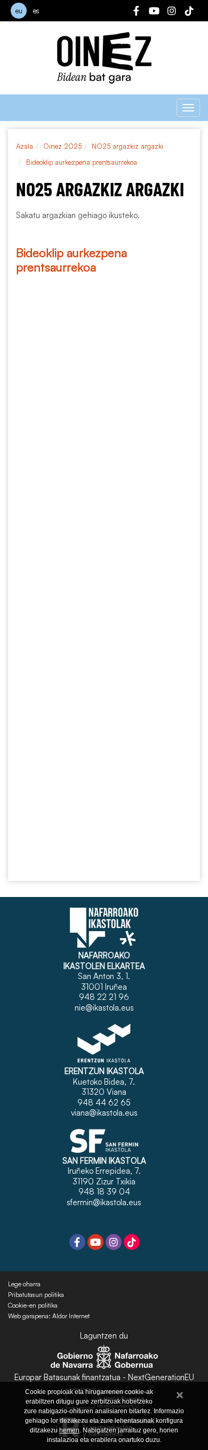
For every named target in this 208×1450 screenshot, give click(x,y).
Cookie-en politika (33, 1305)
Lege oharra (24, 1284)
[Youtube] (154, 12)
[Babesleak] (104, 729)
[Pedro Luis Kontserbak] (104, 801)
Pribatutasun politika (36, 1295)
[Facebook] (137, 12)
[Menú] (188, 108)
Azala (24, 146)
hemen (69, 1430)
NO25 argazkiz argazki (127, 146)
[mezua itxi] (179, 1393)
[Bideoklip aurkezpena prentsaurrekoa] (104, 290)
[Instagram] (172, 12)
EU (18, 10)
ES (36, 10)
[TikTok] (189, 12)
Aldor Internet (71, 1316)
